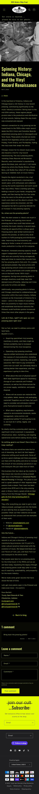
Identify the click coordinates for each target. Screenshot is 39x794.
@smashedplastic (15, 526)
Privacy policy (28, 786)
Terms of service (15, 789)
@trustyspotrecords (9, 604)
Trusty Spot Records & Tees (19, 783)
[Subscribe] (32, 722)
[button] (4, 9)
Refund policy (18, 786)
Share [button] (6, 96)
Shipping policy (26, 789)
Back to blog (21, 615)
